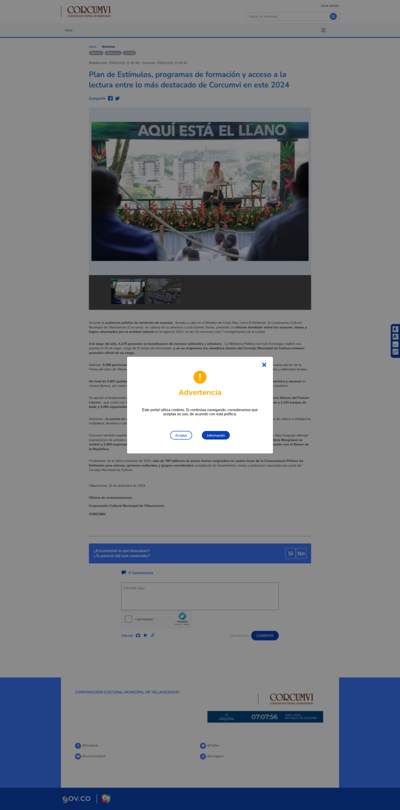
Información (216, 435)
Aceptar (181, 435)
